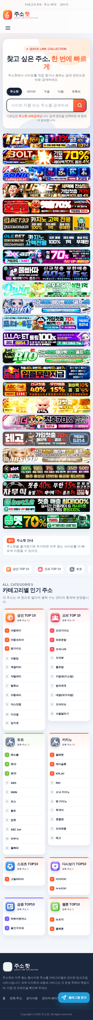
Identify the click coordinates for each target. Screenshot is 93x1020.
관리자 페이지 (51, 998)
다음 (61, 91)
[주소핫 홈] (23, 14)
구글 (47, 91)
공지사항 (32, 998)
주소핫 (14, 91)
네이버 (31, 91)
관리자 (64, 4)
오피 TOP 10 (53, 569)
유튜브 (76, 91)
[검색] (79, 105)
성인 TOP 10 (21, 569)
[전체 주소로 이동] (8, 28)
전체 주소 (16, 998)
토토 (79, 569)
